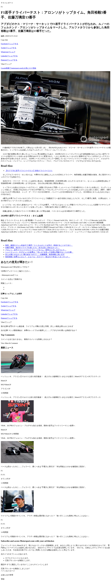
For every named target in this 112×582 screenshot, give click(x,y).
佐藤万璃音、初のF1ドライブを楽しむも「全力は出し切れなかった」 (32, 248)
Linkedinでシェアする (9, 56)
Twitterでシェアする (8, 48)
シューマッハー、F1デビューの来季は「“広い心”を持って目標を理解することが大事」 (39, 252)
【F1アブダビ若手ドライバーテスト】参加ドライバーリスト (29, 171)
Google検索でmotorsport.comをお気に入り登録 (18, 68)
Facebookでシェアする (9, 44)
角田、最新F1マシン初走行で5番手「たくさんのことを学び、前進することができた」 (39, 245)
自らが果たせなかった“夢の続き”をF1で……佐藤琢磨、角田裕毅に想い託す (35, 254)
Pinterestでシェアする (9, 60)
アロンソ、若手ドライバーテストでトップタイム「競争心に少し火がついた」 (35, 250)
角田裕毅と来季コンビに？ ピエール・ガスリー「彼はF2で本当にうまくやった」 (37, 257)
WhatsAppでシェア (8, 52)
